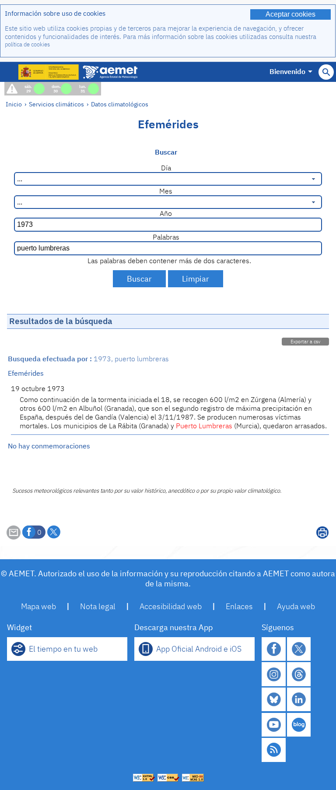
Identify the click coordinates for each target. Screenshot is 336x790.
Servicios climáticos (56, 104)
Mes (165, 191)
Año (166, 213)
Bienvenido (287, 71)
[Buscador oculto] (326, 72)
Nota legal (98, 606)
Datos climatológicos (119, 104)
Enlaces (239, 606)
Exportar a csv (305, 342)
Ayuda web (296, 606)
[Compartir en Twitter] (53, 532)
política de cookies (27, 44)
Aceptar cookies (290, 14)
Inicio (14, 104)
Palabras (166, 237)
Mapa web (38, 606)
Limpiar (195, 279)
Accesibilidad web (171, 606)
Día (166, 167)
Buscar (166, 152)
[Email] (14, 537)
